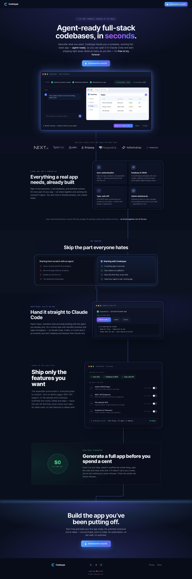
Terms (159, 565)
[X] (91, 565)
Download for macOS (177, 4)
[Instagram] (101, 565)
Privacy (151, 565)
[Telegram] (96, 565)
